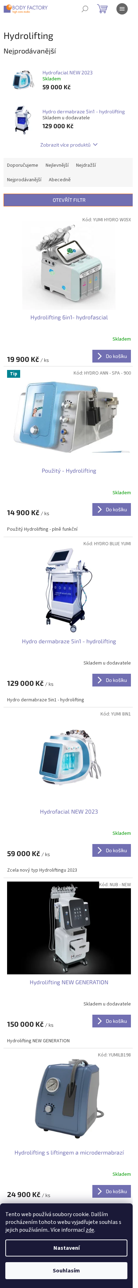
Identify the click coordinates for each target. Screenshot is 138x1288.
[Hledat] (85, 9)
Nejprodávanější (24, 179)
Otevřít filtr (69, 200)
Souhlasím (66, 1271)
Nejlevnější (57, 165)
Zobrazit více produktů (65, 145)
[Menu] (122, 9)
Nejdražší (86, 165)
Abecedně (60, 179)
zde (90, 1230)
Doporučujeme (22, 165)
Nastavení (66, 1248)
